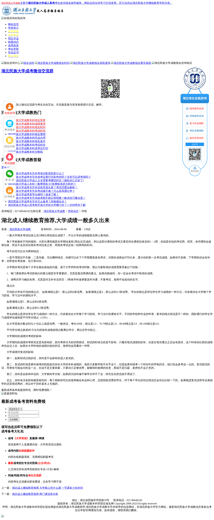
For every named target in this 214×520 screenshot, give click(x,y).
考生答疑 (13, 49)
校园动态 (13, 41)
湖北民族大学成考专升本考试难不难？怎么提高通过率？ (41, 191)
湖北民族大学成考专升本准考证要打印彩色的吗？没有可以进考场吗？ (49, 176)
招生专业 (13, 38)
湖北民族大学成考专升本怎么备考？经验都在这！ (37, 201)
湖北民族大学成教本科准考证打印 (28, 148)
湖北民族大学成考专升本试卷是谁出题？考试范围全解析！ (43, 187)
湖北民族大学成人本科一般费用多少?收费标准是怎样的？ (42, 183)
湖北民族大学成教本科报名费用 (26, 134)
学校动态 (73, 211)
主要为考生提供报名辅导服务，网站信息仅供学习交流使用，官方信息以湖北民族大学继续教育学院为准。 (87, 3)
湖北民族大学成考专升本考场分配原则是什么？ (36, 173)
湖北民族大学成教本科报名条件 (26, 141)
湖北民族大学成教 (54, 211)
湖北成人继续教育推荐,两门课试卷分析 (35, 494)
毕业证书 (13, 52)
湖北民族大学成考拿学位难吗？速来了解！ (33, 194)
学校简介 (13, 27)
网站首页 (13, 24)
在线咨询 (20, 18)
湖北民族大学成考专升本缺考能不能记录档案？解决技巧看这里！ (47, 198)
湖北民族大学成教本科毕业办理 (26, 137)
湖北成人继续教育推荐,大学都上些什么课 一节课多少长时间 (47, 487)
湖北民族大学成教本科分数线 (25, 151)
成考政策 (13, 45)
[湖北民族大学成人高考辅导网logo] (33, 15)
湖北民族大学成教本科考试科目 (26, 144)
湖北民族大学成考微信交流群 (27, 71)
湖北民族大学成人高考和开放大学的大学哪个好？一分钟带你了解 (47, 205)
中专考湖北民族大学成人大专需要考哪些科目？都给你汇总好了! (46, 180)
